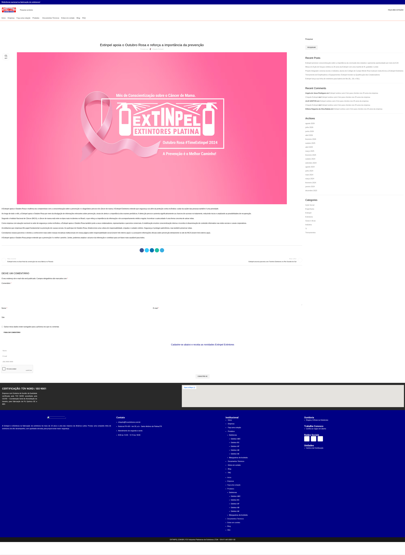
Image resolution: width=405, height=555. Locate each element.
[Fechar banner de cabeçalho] (2, 544)
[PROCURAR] (383, 9)
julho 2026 (309, 127)
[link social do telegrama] (162, 250)
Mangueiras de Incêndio (238, 458)
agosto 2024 (310, 167)
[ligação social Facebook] (395, 2)
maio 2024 (309, 175)
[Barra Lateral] (2, 552)
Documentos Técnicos (236, 461)
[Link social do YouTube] (400, 2)
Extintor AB (235, 450)
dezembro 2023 (311, 190)
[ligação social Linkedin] (152, 250)
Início (198, 30)
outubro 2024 (310, 159)
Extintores (309, 217)
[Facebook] (313, 438)
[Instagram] (306, 438)
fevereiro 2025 (310, 155)
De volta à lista (152, 260)
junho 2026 (309, 131)
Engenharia (309, 209)
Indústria (205, 30)
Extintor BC (235, 443)
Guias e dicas (310, 221)
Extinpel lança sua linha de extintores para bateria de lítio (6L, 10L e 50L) (332, 79)
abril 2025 (309, 147)
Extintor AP (235, 446)
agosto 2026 (310, 123)
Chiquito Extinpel (311, 97)
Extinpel (308, 213)
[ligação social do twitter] (147, 250)
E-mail (156, 308)
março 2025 (309, 151)
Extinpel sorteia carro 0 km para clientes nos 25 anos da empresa (353, 93)
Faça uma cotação (395, 10)
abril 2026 (309, 135)
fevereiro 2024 (310, 183)
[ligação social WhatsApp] (402, 2)
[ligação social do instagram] (397, 2)
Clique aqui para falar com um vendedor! (202, 548)
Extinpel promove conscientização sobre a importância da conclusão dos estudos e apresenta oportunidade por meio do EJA (352, 63)
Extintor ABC (235, 439)
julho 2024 (309, 171)
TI (306, 229)
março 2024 (309, 179)
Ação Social (309, 205)
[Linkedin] (320, 438)
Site (3, 317)
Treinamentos (310, 232)
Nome (4, 308)
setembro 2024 (311, 163)
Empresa (231, 424)
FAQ (229, 473)
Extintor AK (235, 454)
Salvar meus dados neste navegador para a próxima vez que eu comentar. (31, 327)
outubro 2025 (310, 143)
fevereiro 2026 (310, 139)
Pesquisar (309, 39)
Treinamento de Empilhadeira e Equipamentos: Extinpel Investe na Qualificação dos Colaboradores (342, 75)
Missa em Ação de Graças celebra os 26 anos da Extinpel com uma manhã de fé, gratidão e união (341, 67)
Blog (229, 469)
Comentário (6, 283)
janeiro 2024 (310, 186)
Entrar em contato (234, 465)
